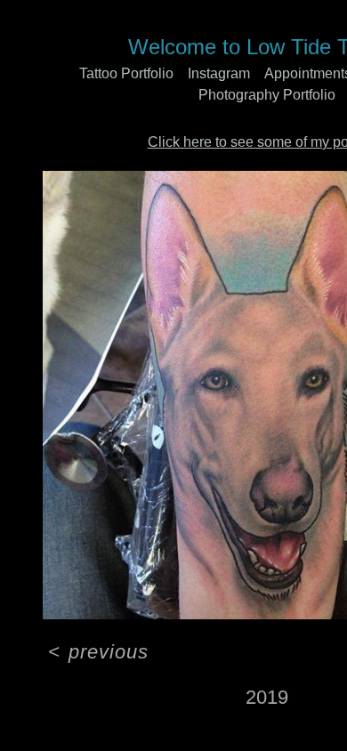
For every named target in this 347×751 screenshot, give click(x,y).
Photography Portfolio (266, 94)
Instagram (219, 73)
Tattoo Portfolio (126, 73)
